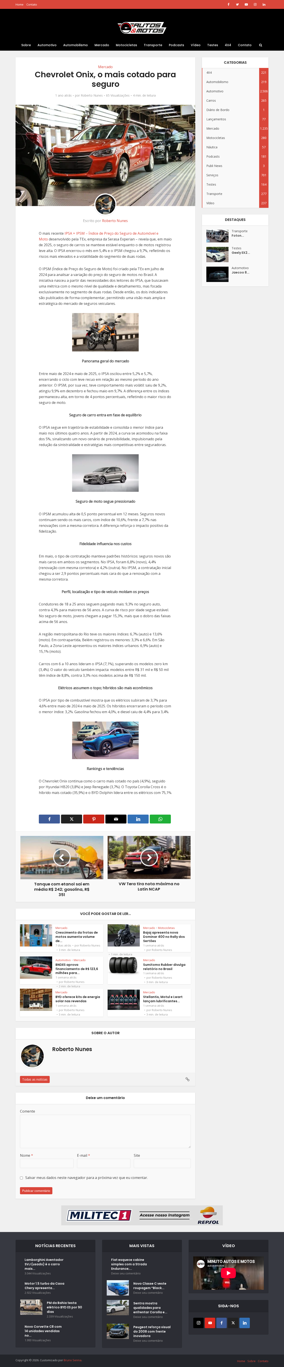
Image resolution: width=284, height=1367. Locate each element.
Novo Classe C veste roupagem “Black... (149, 1285)
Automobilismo (75, 45)
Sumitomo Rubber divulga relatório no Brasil (164, 966)
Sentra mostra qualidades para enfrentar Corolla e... (150, 1307)
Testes (212, 45)
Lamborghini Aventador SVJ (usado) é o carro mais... (44, 1264)
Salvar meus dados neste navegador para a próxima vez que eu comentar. (86, 1177)
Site (137, 1155)
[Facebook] (221, 1323)
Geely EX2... (241, 252)
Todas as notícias (34, 1079)
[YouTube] (210, 1323)
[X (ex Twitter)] (233, 1323)
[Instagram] (198, 1323)
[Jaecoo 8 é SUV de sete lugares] (219, 274)
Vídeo (196, 45)
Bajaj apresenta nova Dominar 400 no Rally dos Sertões (164, 936)
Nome (26, 1155)
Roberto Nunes (92, 95)
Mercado (102, 45)
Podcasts (176, 45)
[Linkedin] (244, 1323)
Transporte (153, 45)
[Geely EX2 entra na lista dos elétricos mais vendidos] (219, 254)
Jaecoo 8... (240, 272)
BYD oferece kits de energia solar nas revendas (77, 999)
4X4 (228, 45)
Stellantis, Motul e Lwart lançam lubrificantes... (163, 999)
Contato (31, 4)
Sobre (26, 45)
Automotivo (47, 45)
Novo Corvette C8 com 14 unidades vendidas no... (43, 1331)
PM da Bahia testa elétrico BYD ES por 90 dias (64, 1307)
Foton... (238, 235)
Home (20, 4)
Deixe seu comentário (126, 1273)
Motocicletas (126, 45)
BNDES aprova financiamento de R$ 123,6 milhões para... (76, 968)
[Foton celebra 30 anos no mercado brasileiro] (219, 236)
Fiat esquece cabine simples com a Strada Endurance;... (129, 1264)
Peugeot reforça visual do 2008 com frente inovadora (152, 1331)
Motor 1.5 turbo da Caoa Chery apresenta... (44, 1285)
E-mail (83, 1155)
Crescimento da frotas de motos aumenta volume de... (76, 936)
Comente (27, 1111)
